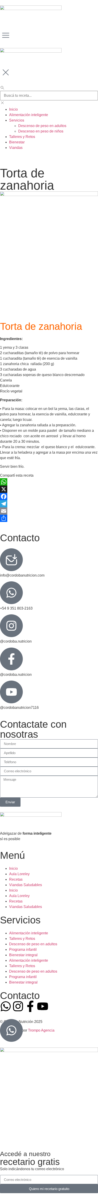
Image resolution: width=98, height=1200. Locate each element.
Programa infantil (23, 949)
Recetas (16, 879)
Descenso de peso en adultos (33, 944)
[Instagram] (18, 1006)
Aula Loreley (19, 874)
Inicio (13, 868)
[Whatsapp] (5, 1006)
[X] (49, 489)
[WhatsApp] (49, 482)
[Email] (49, 511)
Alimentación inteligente (28, 933)
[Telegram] (49, 503)
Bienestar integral (23, 955)
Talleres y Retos (22, 939)
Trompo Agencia (41, 1030)
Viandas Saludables (25, 885)
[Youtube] (42, 1006)
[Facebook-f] (30, 1006)
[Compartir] (49, 518)
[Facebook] (49, 496)
